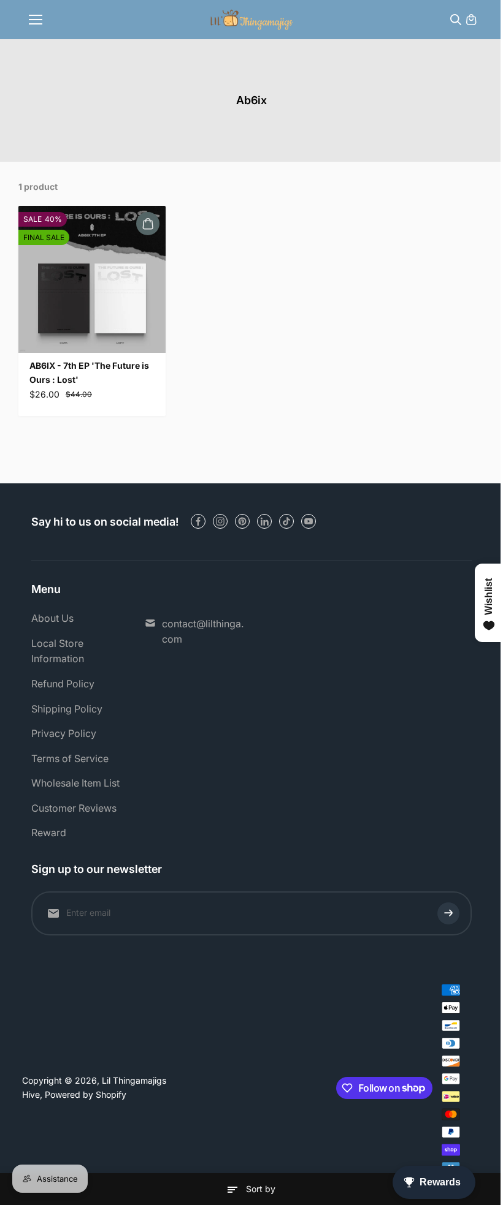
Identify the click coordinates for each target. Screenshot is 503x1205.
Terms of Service (70, 758)
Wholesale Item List (75, 783)
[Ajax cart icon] (471, 19)
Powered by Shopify (85, 1094)
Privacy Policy (63, 733)
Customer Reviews (74, 808)
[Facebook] (198, 521)
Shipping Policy (66, 709)
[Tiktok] (286, 521)
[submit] (448, 913)
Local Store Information (57, 651)
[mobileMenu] (35, 19)
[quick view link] (147, 223)
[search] (456, 19)
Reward (48, 832)
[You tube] (308, 521)
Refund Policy (62, 684)
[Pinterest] (242, 521)
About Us (52, 618)
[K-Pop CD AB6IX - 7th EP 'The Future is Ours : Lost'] (92, 279)
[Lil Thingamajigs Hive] (251, 19)
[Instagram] (220, 521)
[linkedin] (264, 521)
